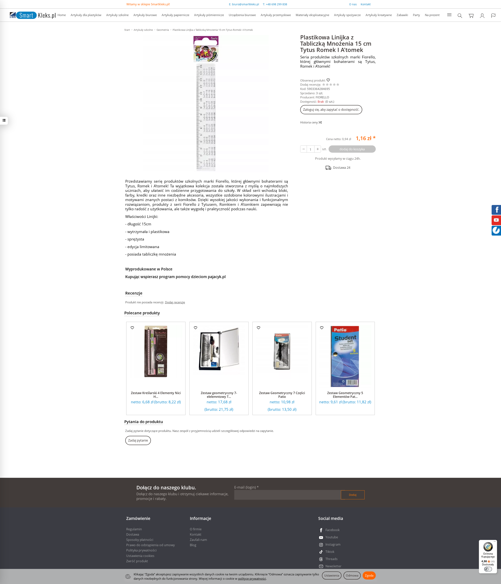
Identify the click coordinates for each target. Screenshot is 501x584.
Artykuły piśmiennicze (209, 15)
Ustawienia (331, 575)
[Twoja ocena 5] (338, 85)
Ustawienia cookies (140, 556)
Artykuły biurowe (145, 15)
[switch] (488, 569)
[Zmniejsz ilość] (317, 149)
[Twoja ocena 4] (334, 85)
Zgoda (369, 575)
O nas (353, 4)
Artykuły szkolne (117, 15)
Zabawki (402, 15)
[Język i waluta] (493, 16)
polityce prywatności (252, 578)
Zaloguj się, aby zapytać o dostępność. (331, 109)
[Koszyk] (471, 16)
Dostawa (132, 534)
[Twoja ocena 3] (330, 85)
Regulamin (134, 529)
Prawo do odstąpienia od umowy (150, 545)
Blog (193, 545)
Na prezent (432, 15)
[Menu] (494, 542)
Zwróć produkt (137, 561)
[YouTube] (496, 220)
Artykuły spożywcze (347, 15)
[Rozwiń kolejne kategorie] (449, 15)
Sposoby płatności (139, 540)
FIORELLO (322, 97)
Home (62, 15)
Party (416, 15)
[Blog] (496, 230)
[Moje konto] (482, 16)
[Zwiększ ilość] (303, 149)
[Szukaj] (460, 16)
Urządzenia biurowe (242, 15)
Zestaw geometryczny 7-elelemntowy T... (219, 395)
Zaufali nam (198, 540)
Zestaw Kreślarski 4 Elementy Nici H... (156, 395)
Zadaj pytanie (138, 440)
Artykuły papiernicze (175, 15)
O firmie (196, 529)
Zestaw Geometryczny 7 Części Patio (282, 395)
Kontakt (366, 4)
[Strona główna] (29, 15)
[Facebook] (496, 209)
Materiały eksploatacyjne (312, 15)
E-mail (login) (245, 487)
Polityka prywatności (141, 550)
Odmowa (352, 575)
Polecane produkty (142, 313)
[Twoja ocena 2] (327, 85)
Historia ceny (309, 122)
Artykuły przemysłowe (276, 15)
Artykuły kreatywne (379, 15)
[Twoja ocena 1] (323, 85)
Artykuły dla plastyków (86, 15)
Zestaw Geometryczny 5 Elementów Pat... (345, 395)
